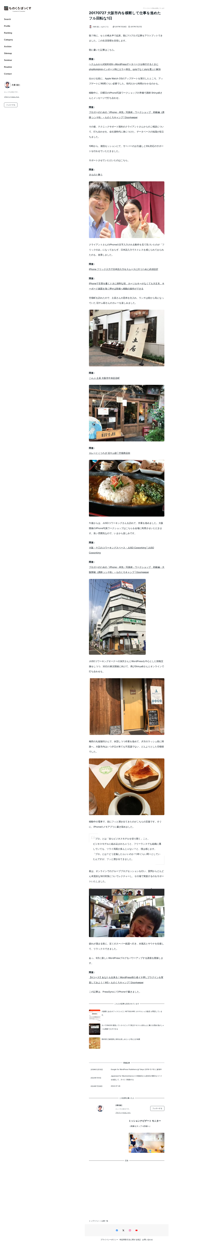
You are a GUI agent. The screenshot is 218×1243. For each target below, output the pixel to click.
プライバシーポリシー (109, 1239)
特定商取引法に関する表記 (130, 1239)
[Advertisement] (126, 1188)
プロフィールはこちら (11, 97)
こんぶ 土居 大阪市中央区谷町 (104, 378)
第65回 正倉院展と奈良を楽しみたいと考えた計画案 (121, 1039)
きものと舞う (96, 174)
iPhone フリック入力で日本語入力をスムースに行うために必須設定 (123, 269)
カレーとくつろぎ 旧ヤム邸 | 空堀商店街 (109, 453)
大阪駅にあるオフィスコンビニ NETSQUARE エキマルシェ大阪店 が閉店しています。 (132, 1013)
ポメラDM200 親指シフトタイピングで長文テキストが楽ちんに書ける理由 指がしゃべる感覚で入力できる (133, 1027)
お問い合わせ (147, 1239)
